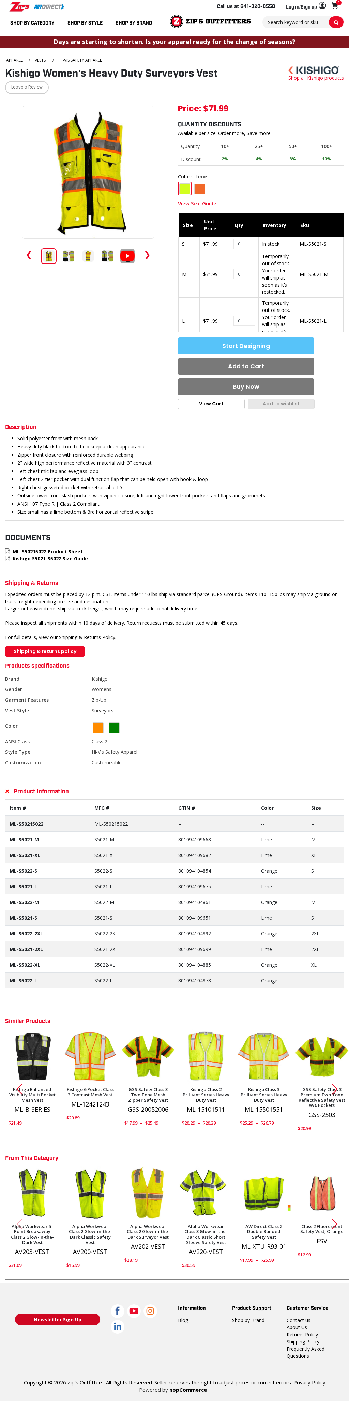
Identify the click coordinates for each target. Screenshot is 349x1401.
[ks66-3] (264, 1193)
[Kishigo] (313, 69)
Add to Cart (246, 366)
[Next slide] (337, 1089)
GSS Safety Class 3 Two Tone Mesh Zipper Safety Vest (148, 1095)
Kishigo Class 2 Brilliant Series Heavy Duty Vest (206, 1095)
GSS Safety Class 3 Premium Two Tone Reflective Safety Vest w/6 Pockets (322, 1097)
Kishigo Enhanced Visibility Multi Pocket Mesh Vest (32, 1095)
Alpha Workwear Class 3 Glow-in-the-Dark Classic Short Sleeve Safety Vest (205, 1234)
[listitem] (108, 256)
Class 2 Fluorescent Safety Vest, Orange (322, 1229)
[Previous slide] (17, 1089)
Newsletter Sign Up (57, 1319)
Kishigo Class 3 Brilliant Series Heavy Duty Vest (264, 1095)
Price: (189, 109)
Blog (183, 1320)
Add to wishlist (281, 403)
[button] (306, 6)
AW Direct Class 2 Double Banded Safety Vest (263, 1232)
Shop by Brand (248, 1320)
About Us (297, 1327)
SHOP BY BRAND (134, 22)
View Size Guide (197, 203)
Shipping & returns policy (45, 651)
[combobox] (303, 22)
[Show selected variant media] (49, 256)
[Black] (32, 1056)
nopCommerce (188, 1389)
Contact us (298, 1320)
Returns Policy (302, 1334)
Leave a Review (27, 87)
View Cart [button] (211, 403)
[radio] (185, 188)
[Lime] (90, 1056)
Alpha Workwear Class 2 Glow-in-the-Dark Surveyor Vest (148, 1232)
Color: (185, 176)
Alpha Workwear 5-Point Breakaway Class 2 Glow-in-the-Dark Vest (32, 1234)
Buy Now (246, 387)
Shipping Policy (303, 1341)
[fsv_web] (321, 1193)
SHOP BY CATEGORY (32, 22)
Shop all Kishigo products (316, 78)
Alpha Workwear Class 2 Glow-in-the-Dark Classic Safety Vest (90, 1234)
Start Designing (246, 346)
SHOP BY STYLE (85, 22)
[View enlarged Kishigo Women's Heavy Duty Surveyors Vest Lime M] (88, 172)
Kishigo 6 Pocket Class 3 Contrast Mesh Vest (90, 1092)
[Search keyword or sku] (336, 22)
